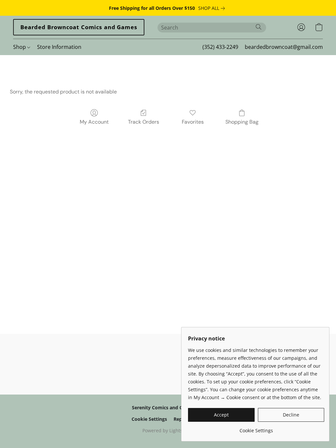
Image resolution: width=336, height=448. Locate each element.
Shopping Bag (242, 121)
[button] (78, 27)
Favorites (193, 121)
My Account (94, 121)
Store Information (59, 47)
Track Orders (143, 121)
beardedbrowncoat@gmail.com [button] (284, 47)
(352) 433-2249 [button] (220, 47)
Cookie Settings (149, 419)
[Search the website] (258, 26)
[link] (212, 8)
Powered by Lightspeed (168, 430)
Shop (20, 47)
